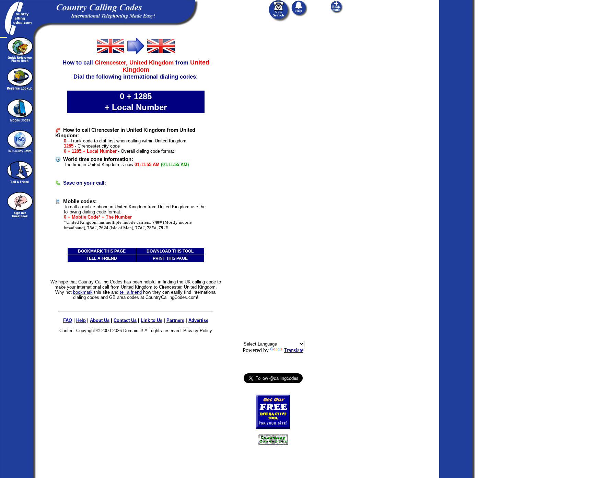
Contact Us (125, 320)
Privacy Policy (197, 330)
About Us (99, 320)
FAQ (67, 320)
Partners (175, 320)
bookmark (83, 292)
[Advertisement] (273, 140)
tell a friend (131, 292)
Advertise (198, 320)
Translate (293, 350)
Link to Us (151, 320)
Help (81, 320)
